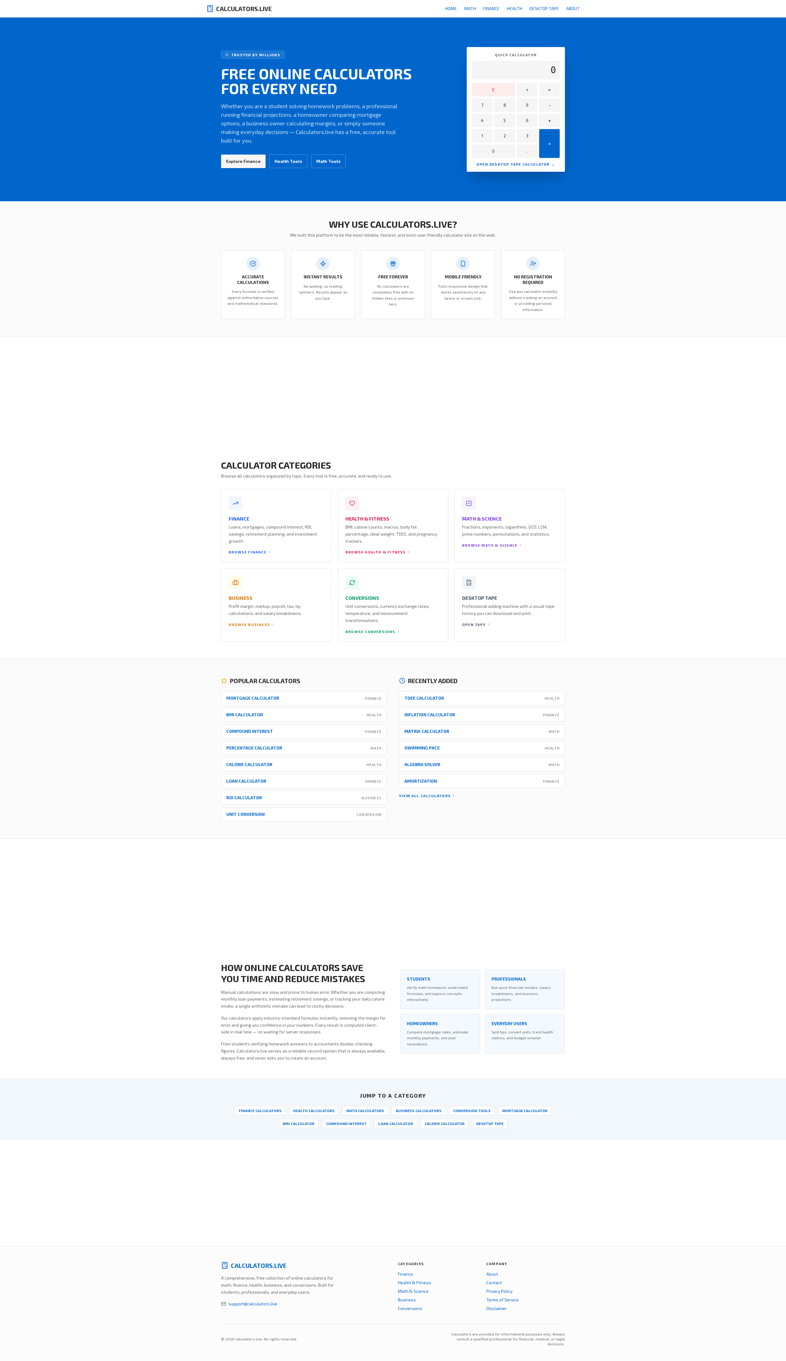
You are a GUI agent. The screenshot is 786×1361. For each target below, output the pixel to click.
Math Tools (328, 161)
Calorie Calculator (445, 1123)
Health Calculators (314, 1110)
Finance (491, 8)
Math (470, 8)
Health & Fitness (414, 1282)
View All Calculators (425, 795)
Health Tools (288, 161)
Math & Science (413, 1291)
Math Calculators (365, 1110)
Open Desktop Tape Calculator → (516, 164)
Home (451, 8)
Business (407, 1299)
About (573, 8)
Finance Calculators (260, 1110)
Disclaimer (496, 1308)
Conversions (410, 1308)
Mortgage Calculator (524, 1110)
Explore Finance (243, 161)
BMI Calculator (298, 1123)
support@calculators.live (252, 1303)
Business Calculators (419, 1110)
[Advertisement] (184, 389)
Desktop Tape (544, 8)
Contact (494, 1282)
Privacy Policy (499, 1291)
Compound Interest (346, 1123)
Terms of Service (502, 1299)
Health (514, 8)
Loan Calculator (395, 1123)
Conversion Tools (472, 1110)
